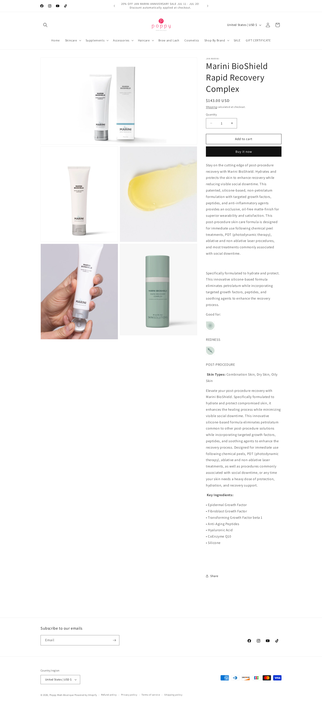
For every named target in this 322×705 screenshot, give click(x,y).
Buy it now (243, 151)
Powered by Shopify (85, 694)
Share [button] (214, 576)
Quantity (211, 114)
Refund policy (109, 694)
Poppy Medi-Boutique (62, 694)
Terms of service (151, 694)
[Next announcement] (207, 6)
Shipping (211, 106)
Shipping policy (173, 694)
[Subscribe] (114, 640)
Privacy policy (129, 694)
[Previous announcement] (114, 6)
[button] (45, 25)
